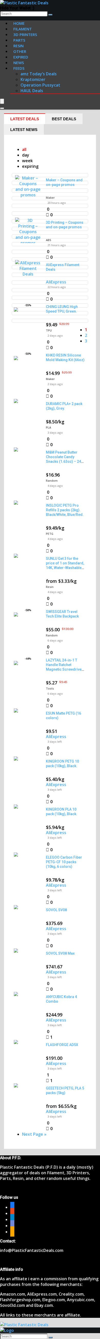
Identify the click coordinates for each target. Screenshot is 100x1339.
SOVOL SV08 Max (60, 953)
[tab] (24, 118)
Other (19, 51)
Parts (19, 40)
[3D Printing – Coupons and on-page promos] (28, 243)
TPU (49, 330)
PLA (48, 427)
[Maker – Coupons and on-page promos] (28, 195)
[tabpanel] (50, 642)
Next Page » (34, 1134)
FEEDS (18, 68)
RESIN (18, 45)
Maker (50, 197)
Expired (20, 57)
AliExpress (56, 282)
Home (19, 23)
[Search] (50, 15)
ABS (48, 240)
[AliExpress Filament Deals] (28, 274)
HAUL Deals (32, 90)
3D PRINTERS (25, 34)
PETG (49, 534)
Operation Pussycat (40, 85)
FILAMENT (22, 28)
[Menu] (2, 101)
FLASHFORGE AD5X (62, 1045)
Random (52, 480)
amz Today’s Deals (39, 74)
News (18, 62)
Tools (50, 688)
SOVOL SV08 (56, 910)
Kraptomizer (33, 79)
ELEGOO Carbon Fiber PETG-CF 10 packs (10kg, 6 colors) (64, 862)
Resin (50, 587)
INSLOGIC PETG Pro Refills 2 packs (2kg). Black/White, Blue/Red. (65, 510)
